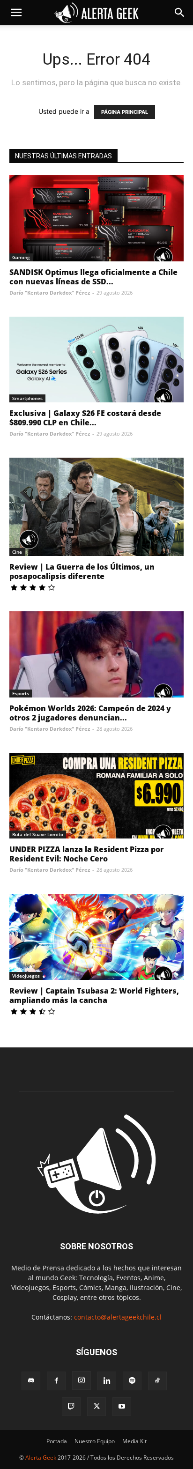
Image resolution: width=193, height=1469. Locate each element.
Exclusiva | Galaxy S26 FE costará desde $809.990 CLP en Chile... (85, 418)
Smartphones (27, 398)
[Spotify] (132, 1381)
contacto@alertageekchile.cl (118, 1317)
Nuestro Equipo (94, 1441)
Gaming (21, 257)
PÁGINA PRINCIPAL (124, 112)
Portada (56, 1441)
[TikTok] (157, 1381)
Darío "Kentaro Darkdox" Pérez (49, 292)
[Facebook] (56, 1381)
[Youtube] (121, 1406)
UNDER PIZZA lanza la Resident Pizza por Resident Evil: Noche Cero (86, 854)
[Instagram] (81, 1380)
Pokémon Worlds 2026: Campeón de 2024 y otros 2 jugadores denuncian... (90, 713)
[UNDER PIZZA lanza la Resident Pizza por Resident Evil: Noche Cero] (96, 796)
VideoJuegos (26, 975)
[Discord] (31, 1381)
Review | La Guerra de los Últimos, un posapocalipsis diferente (82, 571)
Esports (20, 693)
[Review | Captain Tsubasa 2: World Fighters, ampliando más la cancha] (96, 937)
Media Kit (134, 1441)
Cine (17, 552)
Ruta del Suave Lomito (37, 834)
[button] (16, 12)
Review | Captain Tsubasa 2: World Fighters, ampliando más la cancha (94, 995)
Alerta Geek (40, 1458)
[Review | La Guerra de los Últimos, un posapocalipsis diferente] (96, 507)
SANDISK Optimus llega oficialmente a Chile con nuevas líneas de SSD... (93, 277)
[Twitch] (71, 1406)
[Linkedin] (106, 1381)
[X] (96, 1406)
